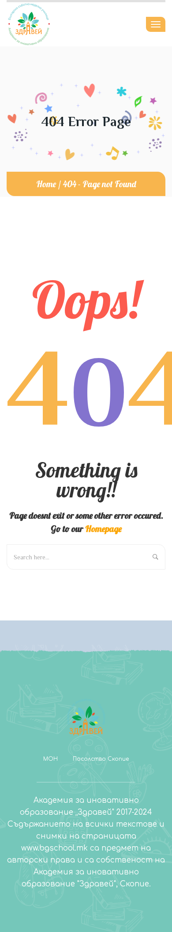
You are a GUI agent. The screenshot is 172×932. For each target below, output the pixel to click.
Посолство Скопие (101, 759)
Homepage (103, 528)
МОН (50, 759)
